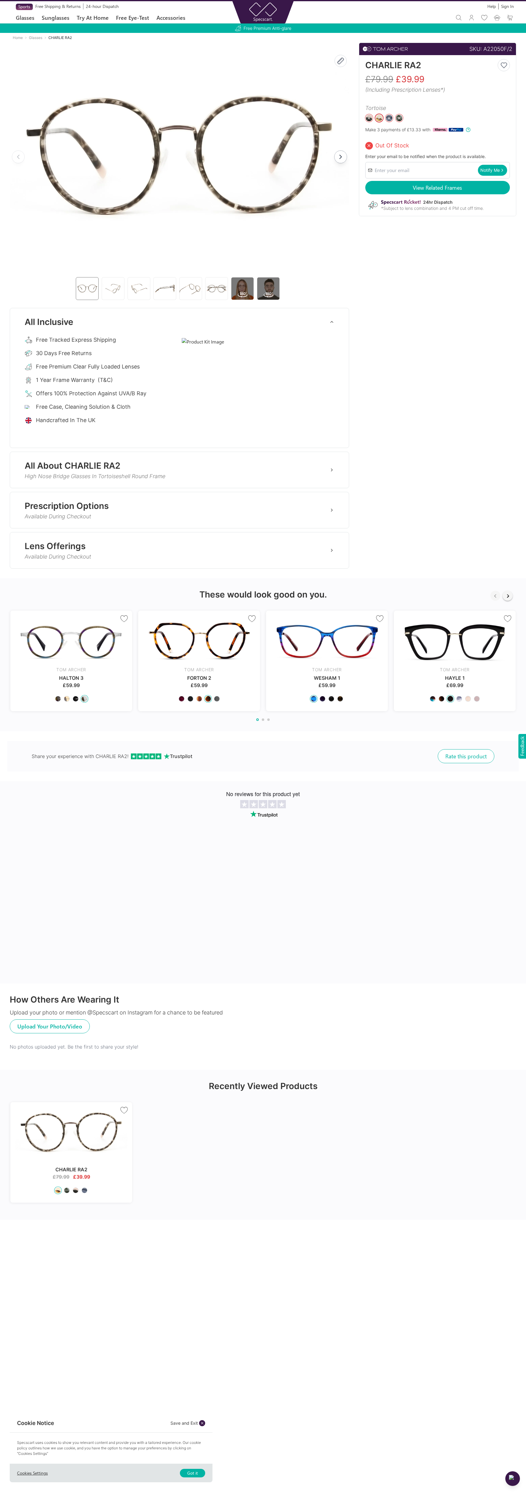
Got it (192, 1473)
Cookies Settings (32, 1473)
